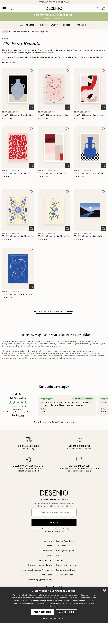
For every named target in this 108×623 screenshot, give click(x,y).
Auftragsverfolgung (65, 550)
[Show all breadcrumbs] (5, 31)
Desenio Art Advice (65, 541)
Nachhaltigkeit (45, 560)
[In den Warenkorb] (31, 107)
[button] (54, 618)
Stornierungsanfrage (65, 570)
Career (49, 555)
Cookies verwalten (64, 575)
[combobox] (104, 590)
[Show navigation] (4, 8)
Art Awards (47, 575)
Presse (49, 546)
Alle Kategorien (27, 25)
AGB (58, 555)
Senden (54, 522)
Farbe (43, 25)
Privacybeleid (54, 606)
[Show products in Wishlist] (97, 8)
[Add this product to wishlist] (31, 70)
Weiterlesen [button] (8, 62)
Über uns (48, 541)
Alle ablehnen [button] (66, 612)
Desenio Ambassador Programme (36, 570)
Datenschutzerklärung (51, 529)
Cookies (59, 560)
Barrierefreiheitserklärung (40, 565)
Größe (66, 25)
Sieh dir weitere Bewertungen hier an (54, 422)
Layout (54, 25)
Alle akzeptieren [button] (42, 612)
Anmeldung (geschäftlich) (40, 580)
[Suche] (10, 8)
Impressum (47, 550)
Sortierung (81, 25)
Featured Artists (19, 32)
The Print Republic (39, 32)
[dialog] (54, 605)
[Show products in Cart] (104, 8)
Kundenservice (63, 546)
